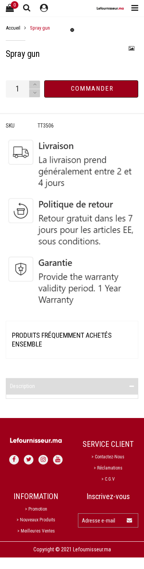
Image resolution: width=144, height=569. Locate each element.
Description (22, 386)
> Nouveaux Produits (36, 520)
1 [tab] (72, 30)
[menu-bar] (132, 8)
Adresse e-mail (98, 520)
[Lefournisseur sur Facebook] (14, 459)
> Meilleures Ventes (36, 531)
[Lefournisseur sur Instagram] (43, 459)
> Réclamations (108, 468)
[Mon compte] (44, 8)
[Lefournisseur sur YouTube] (58, 459)
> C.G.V (108, 479)
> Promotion (36, 509)
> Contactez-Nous (107, 457)
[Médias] (131, 48)
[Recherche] (26, 7)
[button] (34, 93)
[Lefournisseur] (110, 8)
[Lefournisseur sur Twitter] (28, 459)
